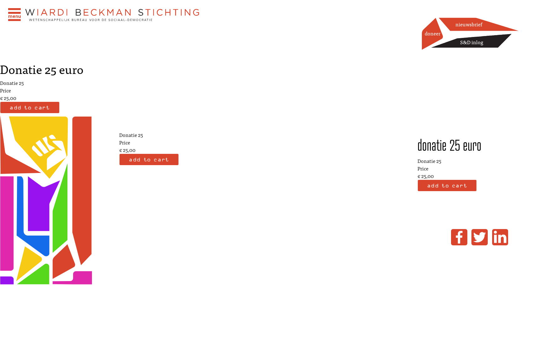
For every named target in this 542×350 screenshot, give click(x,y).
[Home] (112, 15)
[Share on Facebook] (459, 237)
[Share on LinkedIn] (500, 237)
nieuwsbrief (468, 24)
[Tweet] (479, 237)
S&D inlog (471, 42)
